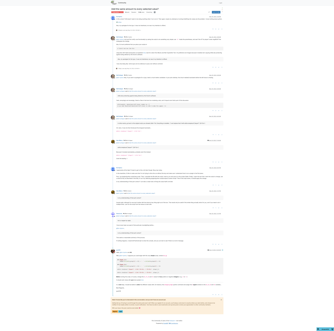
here (144, 52)
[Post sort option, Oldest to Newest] (209, 12)
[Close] (221, 299)
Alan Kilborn (119, 140)
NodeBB (165, 323)
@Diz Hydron (128, 37)
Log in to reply (216, 12)
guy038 (118, 250)
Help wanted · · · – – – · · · (118, 12)
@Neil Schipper (129, 88)
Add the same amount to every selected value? (142, 91)
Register (115, 311)
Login (120, 311)
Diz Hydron (119, 16)
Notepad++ (172, 320)
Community (122, 3)
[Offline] (113, 17)
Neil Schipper (119, 37)
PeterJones (119, 213)
